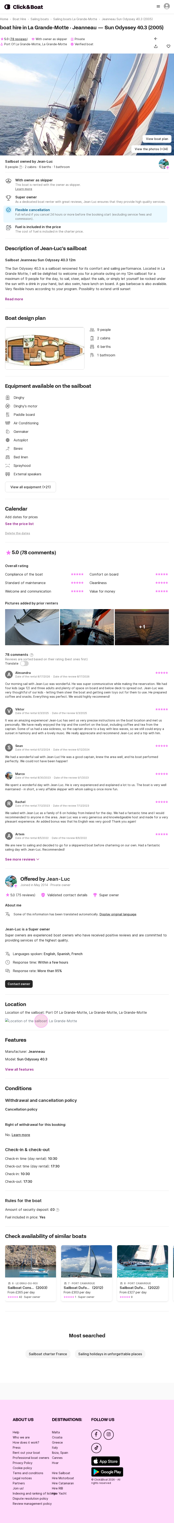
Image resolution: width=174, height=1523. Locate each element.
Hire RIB (57, 1488)
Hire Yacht (59, 1493)
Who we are (21, 1437)
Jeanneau (36, 1051)
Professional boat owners (31, 1457)
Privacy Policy (22, 1463)
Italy (55, 1447)
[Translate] (24, 663)
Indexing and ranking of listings (35, 1493)
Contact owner (19, 984)
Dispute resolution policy (30, 1498)
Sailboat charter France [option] (48, 1354)
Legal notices (22, 1478)
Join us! (18, 1488)
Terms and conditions (28, 1473)
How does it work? (26, 1442)
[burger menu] (158, 6)
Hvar (55, 1463)
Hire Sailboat (61, 1473)
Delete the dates (17, 533)
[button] (156, 46)
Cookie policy (22, 1468)
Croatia (57, 1437)
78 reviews (18, 39)
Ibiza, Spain (60, 1452)
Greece (57, 1442)
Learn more (21, 1135)
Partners (19, 1483)
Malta (56, 1432)
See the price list (19, 524)
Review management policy (32, 1503)
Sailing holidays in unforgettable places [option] (110, 1354)
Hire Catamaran (63, 1483)
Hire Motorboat (63, 1478)
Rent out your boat (26, 1452)
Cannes (57, 1457)
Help (16, 1432)
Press (17, 1447)
